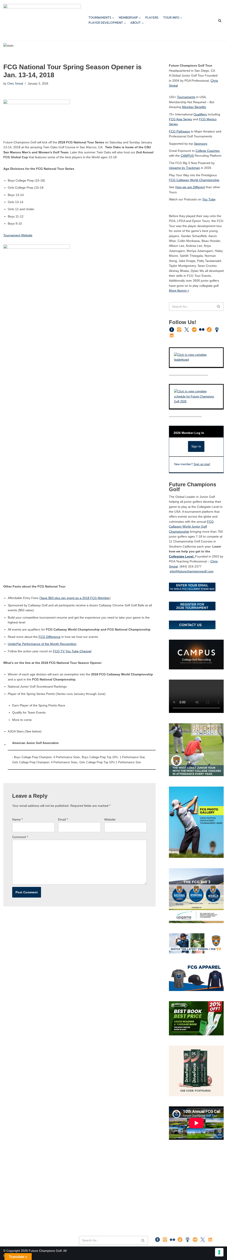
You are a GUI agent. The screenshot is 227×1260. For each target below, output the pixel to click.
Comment (20, 837)
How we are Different (190, 187)
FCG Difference (50, 637)
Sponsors (200, 143)
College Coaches (207, 150)
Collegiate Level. (182, 556)
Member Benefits (194, 107)
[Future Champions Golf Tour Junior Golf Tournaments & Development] (42, 20)
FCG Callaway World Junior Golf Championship (191, 526)
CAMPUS (187, 155)
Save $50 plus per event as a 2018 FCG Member (75, 598)
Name (17, 819)
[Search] (219, 20)
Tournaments (186, 97)
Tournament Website (17, 235)
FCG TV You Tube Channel (72, 651)
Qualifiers (200, 114)
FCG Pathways (179, 131)
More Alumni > (179, 290)
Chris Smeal (15, 83)
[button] (113, 18)
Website (109, 819)
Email (63, 819)
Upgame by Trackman (184, 168)
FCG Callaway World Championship (194, 180)
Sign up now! (202, 464)
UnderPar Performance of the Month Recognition (42, 644)
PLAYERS (152, 17)
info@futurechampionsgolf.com (191, 571)
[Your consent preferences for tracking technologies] (219, 1252)
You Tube (208, 199)
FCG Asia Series (180, 119)
